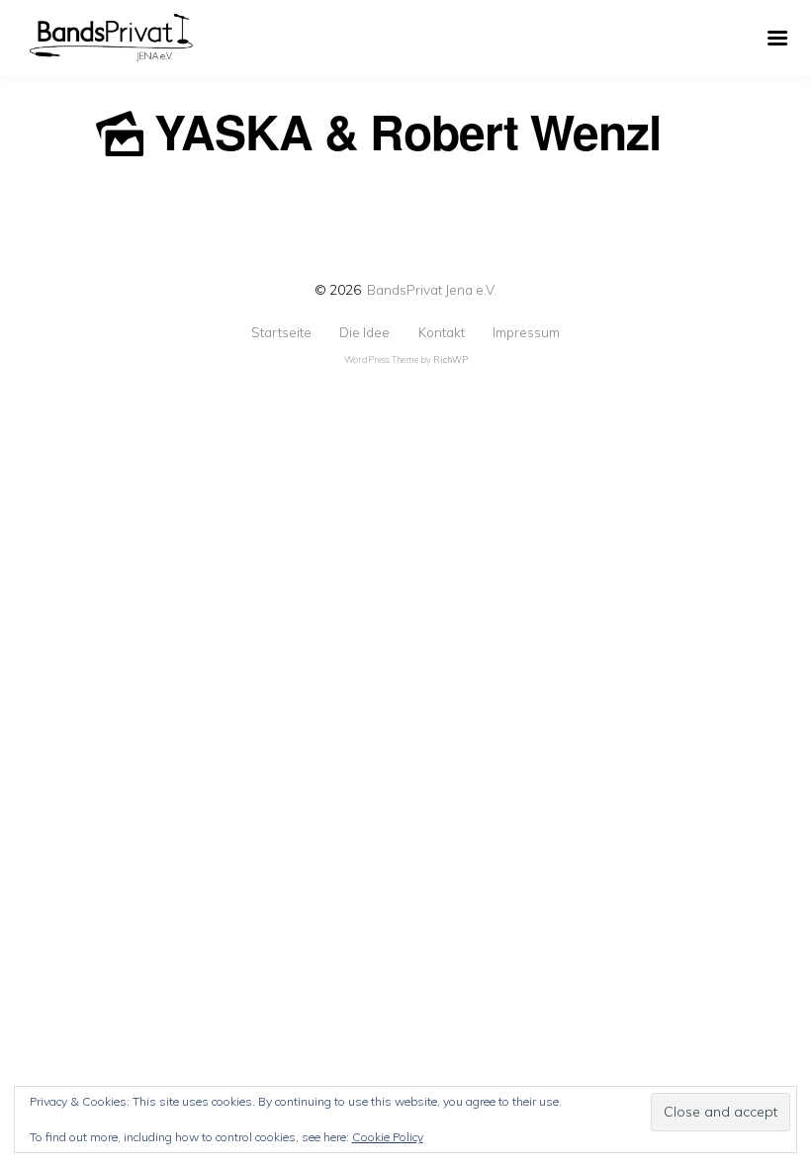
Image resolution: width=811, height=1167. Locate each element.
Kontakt (441, 332)
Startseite (281, 332)
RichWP (450, 359)
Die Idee (364, 332)
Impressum (526, 332)
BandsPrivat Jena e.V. (431, 289)
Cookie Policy (387, 1136)
